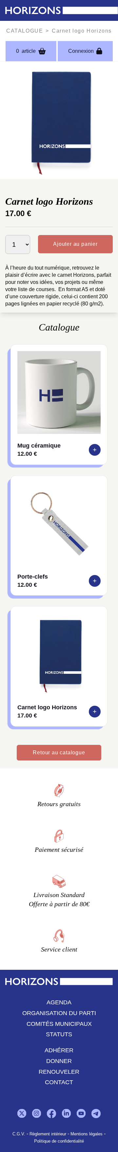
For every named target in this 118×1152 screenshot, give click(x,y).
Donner (59, 1060)
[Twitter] (22, 1113)
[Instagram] (36, 1113)
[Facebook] (51, 1113)
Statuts (59, 1034)
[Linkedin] (66, 1113)
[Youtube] (81, 1113)
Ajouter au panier (75, 244)
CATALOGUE (24, 31)
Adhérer (59, 1050)
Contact (59, 1082)
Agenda (59, 1002)
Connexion (81, 51)
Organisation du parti (59, 1013)
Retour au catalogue (59, 752)
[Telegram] (96, 1113)
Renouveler (59, 1071)
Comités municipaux (59, 1023)
